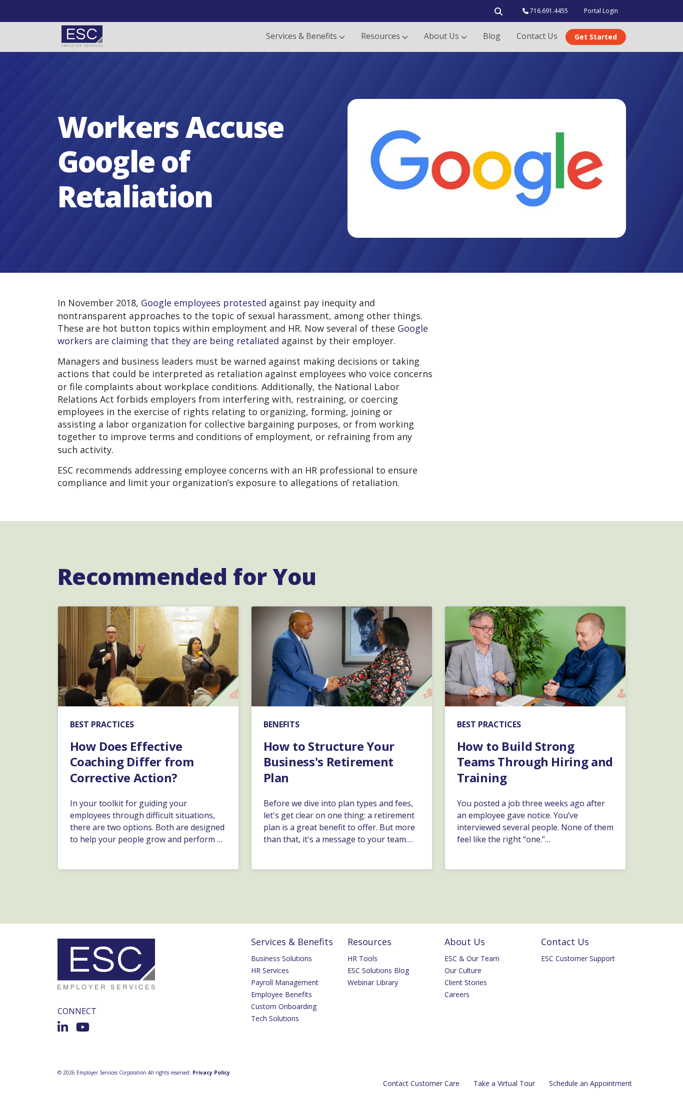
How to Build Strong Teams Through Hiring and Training (535, 761)
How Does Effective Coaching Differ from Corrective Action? (132, 761)
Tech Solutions (275, 1018)
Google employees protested (203, 303)
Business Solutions (281, 958)
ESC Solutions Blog (378, 970)
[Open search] (498, 13)
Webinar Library (373, 982)
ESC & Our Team (472, 958)
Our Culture (463, 970)
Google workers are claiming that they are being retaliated (243, 334)
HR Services (270, 970)
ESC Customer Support (578, 958)
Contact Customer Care (421, 1083)
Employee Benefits (281, 994)
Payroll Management (284, 982)
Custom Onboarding (283, 1006)
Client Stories (465, 982)
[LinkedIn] (63, 1027)
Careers (457, 994)
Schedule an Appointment (590, 1083)
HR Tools (363, 958)
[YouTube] (83, 1027)
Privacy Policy (211, 1072)
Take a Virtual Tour (504, 1083)
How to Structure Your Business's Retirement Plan (329, 761)
